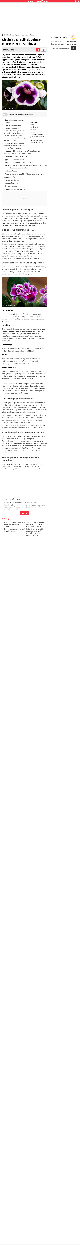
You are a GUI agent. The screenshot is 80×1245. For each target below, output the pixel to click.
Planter (32, 124)
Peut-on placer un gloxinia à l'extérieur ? (37, 141)
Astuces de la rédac (58, 44)
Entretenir (33, 129)
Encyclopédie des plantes (20, 35)
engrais (12, 314)
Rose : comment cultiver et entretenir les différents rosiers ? (14, 524)
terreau (16, 216)
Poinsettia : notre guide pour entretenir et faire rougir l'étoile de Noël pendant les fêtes (35, 532)
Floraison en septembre (19, 168)
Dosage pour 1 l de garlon (35, 505)
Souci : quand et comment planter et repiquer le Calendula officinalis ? (36, 524)
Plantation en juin (24, 153)
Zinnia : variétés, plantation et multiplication (14, 530)
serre (16, 244)
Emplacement (34, 127)
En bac (31, 162)
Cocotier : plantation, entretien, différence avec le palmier (13, 507)
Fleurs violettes (15, 148)
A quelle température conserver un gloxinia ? (37, 136)
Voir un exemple (71, 41)
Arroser (32, 132)
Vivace (15, 183)
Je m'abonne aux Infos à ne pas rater (21, 114)
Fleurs (32, 35)
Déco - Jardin (56, 41)
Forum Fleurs (38, 507)
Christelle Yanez (8, 49)
